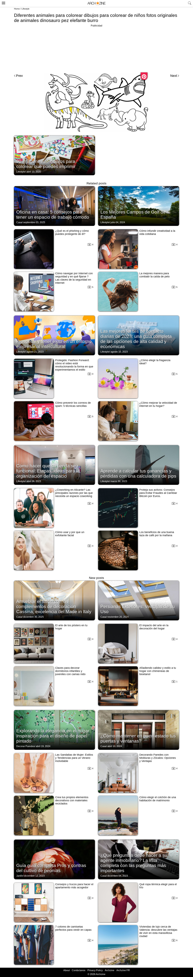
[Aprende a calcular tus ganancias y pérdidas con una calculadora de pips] (138, 464)
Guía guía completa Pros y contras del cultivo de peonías (51, 868)
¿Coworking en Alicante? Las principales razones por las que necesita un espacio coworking (74, 493)
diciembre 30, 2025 (33, 617)
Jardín (19, 876)
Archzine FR (123, 970)
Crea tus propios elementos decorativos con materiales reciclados (71, 800)
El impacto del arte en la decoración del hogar (153, 627)
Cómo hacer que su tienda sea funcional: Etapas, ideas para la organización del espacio (48, 471)
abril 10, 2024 (114, 746)
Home (17, 9)
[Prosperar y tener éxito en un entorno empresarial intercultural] (54, 335)
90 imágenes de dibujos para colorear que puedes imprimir (46, 164)
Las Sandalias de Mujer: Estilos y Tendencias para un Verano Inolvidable (74, 758)
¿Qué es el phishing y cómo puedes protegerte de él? (72, 232)
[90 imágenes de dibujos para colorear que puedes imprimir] (54, 155)
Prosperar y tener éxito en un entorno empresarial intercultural (54, 344)
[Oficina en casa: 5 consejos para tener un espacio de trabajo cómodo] (54, 205)
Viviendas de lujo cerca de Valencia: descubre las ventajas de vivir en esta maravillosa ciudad (158, 931)
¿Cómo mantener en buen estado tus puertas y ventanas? (138, 738)
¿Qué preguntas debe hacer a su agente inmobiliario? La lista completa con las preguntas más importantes (133, 863)
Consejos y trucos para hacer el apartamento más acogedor (74, 886)
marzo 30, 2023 (119, 481)
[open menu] (3, 2)
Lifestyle (25, 9)
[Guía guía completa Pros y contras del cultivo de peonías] (54, 859)
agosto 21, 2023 (35, 351)
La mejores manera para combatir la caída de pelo (154, 275)
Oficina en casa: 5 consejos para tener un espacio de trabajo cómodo (52, 214)
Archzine (109, 970)
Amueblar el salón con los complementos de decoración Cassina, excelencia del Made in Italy (53, 606)
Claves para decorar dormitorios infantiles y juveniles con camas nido (70, 671)
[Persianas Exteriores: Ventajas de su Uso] (138, 600)
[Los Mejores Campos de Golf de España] (138, 205)
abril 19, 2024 (43, 746)
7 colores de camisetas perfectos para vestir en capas (73, 928)
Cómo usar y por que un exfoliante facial (69, 534)
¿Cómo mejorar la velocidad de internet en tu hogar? (158, 404)
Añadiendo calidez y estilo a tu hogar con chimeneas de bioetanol (157, 671)
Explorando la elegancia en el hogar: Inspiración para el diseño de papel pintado (53, 735)
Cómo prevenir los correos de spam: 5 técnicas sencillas (73, 404)
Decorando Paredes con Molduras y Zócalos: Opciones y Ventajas (157, 758)
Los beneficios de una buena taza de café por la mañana (156, 534)
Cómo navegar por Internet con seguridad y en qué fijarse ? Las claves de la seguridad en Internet (74, 278)
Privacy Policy (95, 970)
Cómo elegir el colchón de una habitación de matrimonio (157, 799)
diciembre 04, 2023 (117, 876)
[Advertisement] (96, 49)
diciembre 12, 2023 (34, 876)
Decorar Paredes (25, 746)
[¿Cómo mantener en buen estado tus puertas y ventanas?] (138, 729)
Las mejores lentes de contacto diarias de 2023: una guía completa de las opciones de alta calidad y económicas (136, 339)
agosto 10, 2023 (119, 351)
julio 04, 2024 (118, 222)
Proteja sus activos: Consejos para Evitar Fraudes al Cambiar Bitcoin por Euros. (158, 493)
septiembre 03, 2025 (34, 222)
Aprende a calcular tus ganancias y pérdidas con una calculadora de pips (138, 473)
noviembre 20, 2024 (118, 617)
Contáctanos (78, 970)
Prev (19, 76)
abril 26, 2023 (33, 481)
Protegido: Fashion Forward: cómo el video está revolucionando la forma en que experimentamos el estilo (74, 365)
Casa (19, 222)
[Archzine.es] (96, 4)
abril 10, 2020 (33, 171)
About (66, 970)
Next (173, 76)
